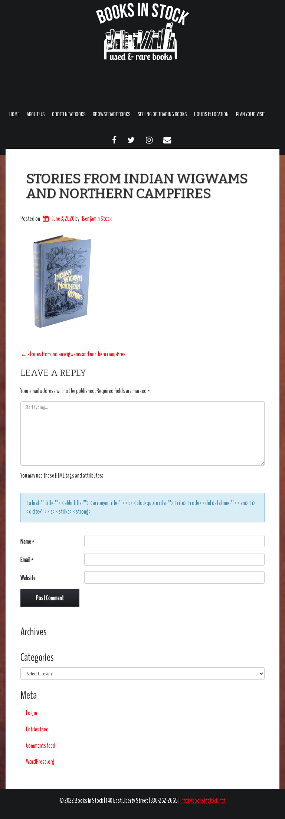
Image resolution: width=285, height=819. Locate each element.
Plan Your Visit (250, 114)
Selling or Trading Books (162, 114)
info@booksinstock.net (203, 800)
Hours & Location (211, 114)
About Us (36, 114)
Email (27, 560)
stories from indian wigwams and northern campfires (137, 186)
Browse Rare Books (111, 114)
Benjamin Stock (97, 218)
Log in (31, 713)
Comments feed (40, 745)
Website (28, 578)
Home (14, 114)
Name (27, 541)
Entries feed (37, 729)
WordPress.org (40, 761)
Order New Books (68, 114)
